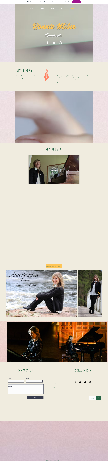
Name (9, 378)
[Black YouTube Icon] (80, 382)
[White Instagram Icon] (60, 42)
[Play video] (54, 169)
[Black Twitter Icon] (85, 382)
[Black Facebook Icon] (75, 382)
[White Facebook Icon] (47, 42)
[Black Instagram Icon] (89, 382)
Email (27, 378)
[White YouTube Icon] (54, 42)
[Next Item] (99, 293)
